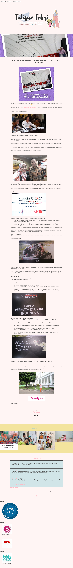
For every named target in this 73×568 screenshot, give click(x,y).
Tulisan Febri (3, 566)
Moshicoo (18, 566)
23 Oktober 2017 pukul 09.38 (18, 474)
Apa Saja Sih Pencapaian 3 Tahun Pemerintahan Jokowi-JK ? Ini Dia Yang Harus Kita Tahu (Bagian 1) (50, 491)
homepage (3, 1)
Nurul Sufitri (15, 478)
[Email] (38, 418)
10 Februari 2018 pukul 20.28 (18, 484)
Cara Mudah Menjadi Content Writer (19, 490)
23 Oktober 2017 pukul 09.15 (18, 465)
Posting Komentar (14, 487)
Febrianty (36, 412)
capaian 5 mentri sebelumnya (30, 107)
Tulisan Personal (37, 415)
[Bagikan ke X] (35, 418)
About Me (9, 1)
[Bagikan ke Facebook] (32, 418)
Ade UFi (14, 461)
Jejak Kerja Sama (17, 1)
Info (33, 415)
